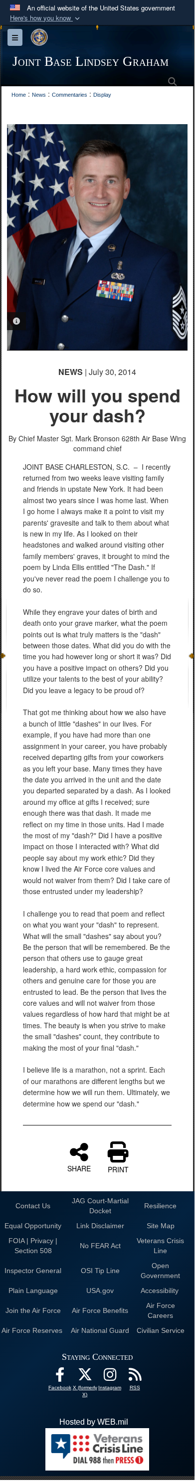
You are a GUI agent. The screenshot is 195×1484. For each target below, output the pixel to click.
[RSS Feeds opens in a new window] (134, 1377)
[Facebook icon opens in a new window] (59, 1377)
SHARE (79, 1167)
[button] (46, 18)
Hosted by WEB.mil (93, 1422)
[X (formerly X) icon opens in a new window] (84, 1377)
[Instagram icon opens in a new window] (109, 1377)
